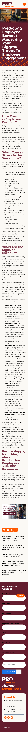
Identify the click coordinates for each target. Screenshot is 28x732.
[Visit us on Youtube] (12, 718)
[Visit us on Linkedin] (8, 718)
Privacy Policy (7, 727)
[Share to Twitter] (12, 530)
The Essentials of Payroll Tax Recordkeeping (12, 555)
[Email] (16, 530)
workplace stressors (16, 166)
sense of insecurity (12, 199)
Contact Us (10, 495)
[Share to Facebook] (8, 530)
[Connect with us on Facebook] (5, 718)
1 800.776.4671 (10, 706)
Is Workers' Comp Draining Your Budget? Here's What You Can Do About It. (13, 538)
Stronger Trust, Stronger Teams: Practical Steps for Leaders (13, 547)
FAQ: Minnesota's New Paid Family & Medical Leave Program (14, 573)
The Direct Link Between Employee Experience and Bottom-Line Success (13, 564)
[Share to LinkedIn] (4, 530)
